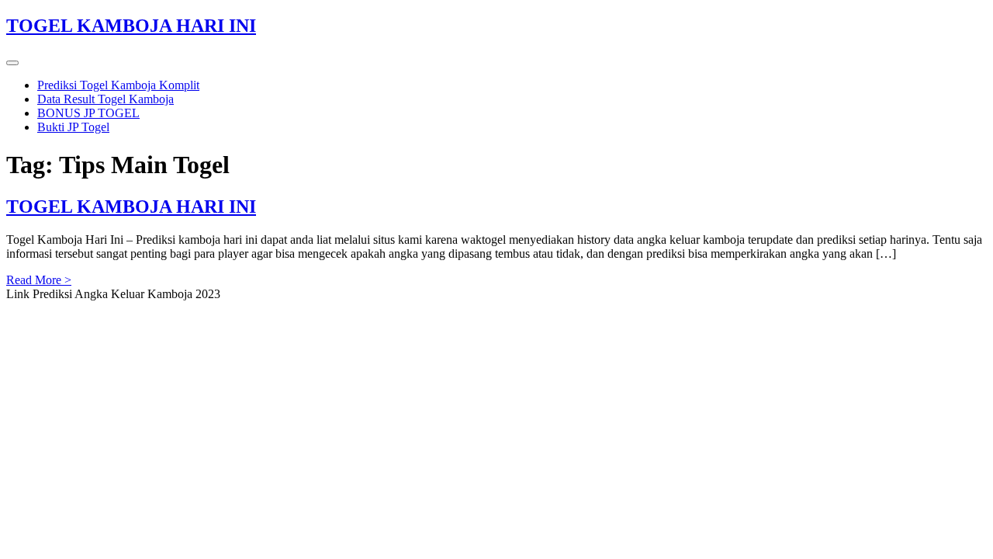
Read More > (38, 279)
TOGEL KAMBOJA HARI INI (131, 26)
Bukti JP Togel (73, 127)
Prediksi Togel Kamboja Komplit (118, 85)
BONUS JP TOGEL (88, 113)
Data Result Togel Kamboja (105, 99)
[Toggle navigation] (12, 63)
